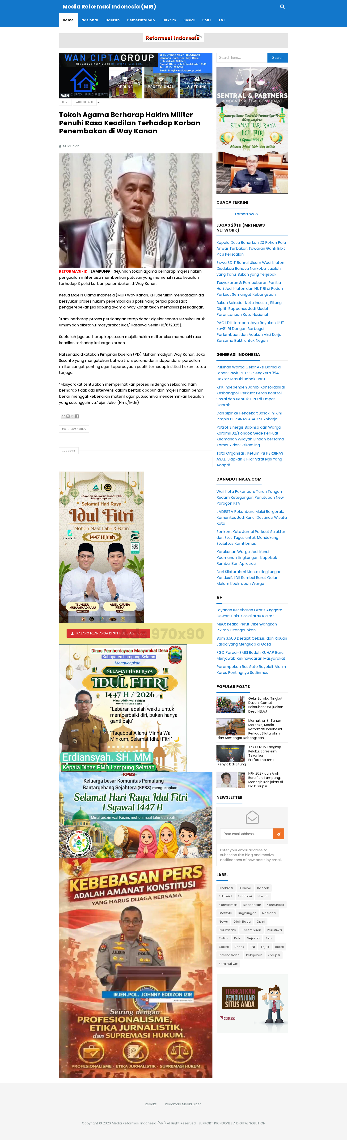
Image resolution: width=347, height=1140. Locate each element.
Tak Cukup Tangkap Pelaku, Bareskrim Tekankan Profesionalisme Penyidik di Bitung (249, 756)
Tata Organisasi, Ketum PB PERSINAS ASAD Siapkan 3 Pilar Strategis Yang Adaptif (249, 459)
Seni (269, 938)
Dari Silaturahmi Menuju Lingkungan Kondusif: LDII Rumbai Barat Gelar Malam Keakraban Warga (248, 577)
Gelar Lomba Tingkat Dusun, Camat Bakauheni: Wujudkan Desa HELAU (265, 705)
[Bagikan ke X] (72, 416)
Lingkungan (247, 913)
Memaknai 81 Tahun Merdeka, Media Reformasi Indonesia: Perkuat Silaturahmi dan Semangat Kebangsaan (250, 729)
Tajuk (265, 947)
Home (65, 102)
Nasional (269, 913)
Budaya (245, 888)
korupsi (274, 955)
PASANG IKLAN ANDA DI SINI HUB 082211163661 (111, 633)
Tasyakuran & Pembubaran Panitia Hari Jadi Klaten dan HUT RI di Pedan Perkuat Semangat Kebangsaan (249, 288)
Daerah (263, 888)
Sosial (224, 947)
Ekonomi (245, 896)
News (223, 921)
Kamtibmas (228, 905)
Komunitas (275, 905)
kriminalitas (228, 963)
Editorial (225, 896)
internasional (230, 955)
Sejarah (253, 938)
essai (279, 947)
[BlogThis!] (68, 416)
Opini (261, 921)
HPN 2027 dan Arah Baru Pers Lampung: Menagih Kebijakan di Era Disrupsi (265, 780)
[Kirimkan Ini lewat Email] (63, 416)
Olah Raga (242, 921)
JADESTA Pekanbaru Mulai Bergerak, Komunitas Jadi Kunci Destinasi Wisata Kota (251, 517)
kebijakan (254, 955)
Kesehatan (252, 905)
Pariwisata (227, 930)
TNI (252, 947)
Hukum (263, 896)
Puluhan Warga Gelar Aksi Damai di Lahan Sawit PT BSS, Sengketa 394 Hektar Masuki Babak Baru (248, 373)
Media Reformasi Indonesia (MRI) (139, 1123)
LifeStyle (225, 913)
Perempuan (251, 930)
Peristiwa (274, 930)
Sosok (239, 947)
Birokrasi (226, 888)
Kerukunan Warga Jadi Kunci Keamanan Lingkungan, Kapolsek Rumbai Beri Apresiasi (246, 557)
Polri (237, 938)
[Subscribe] (278, 834)
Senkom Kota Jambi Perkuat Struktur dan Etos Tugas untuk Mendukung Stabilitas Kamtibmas (250, 537)
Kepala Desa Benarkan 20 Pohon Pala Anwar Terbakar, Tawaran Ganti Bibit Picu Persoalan (251, 248)
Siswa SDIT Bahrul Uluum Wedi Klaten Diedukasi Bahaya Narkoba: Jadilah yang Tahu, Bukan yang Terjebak (250, 268)
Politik (224, 938)
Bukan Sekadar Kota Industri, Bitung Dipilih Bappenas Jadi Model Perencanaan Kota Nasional (249, 308)
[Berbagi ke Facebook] (77, 416)
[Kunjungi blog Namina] (252, 1003)
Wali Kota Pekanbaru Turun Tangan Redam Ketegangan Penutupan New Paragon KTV (250, 497)
